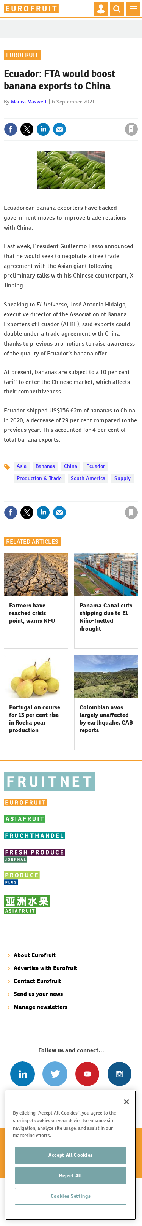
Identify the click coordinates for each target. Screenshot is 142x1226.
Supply (122, 478)
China (70, 466)
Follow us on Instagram (119, 1073)
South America (88, 478)
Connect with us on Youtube (87, 1073)
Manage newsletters (40, 1007)
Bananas (45, 466)
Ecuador (95, 466)
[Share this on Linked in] (43, 129)
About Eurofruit (35, 955)
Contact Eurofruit (37, 981)
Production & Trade (39, 478)
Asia (22, 466)
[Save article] (131, 129)
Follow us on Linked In (22, 1073)
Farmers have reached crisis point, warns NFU (32, 613)
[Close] (126, 1101)
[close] (137, 112)
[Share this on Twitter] (27, 129)
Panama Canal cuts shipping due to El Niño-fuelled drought (106, 617)
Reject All (70, 1175)
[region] (70, 1155)
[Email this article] (59, 129)
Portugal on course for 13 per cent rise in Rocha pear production (34, 718)
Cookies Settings (71, 1196)
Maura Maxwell (29, 101)
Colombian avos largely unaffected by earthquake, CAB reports (106, 718)
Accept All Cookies (70, 1155)
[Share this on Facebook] (10, 129)
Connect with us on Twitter (54, 1073)
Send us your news (38, 994)
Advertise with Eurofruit (45, 968)
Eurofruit (22, 55)
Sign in (41, 112)
